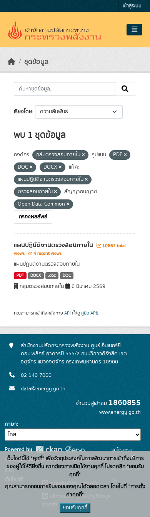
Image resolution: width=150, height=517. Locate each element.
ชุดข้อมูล (36, 62)
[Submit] (125, 89)
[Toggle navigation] (134, 29)
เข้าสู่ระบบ (132, 6)
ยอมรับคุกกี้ (75, 508)
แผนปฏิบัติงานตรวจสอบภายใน (54, 245)
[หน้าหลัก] (11, 62)
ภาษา (11, 424)
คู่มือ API (89, 313)
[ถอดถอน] (83, 155)
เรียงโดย (23, 111)
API (67, 313)
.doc (52, 276)
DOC (67, 276)
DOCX (35, 276)
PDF (20, 276)
